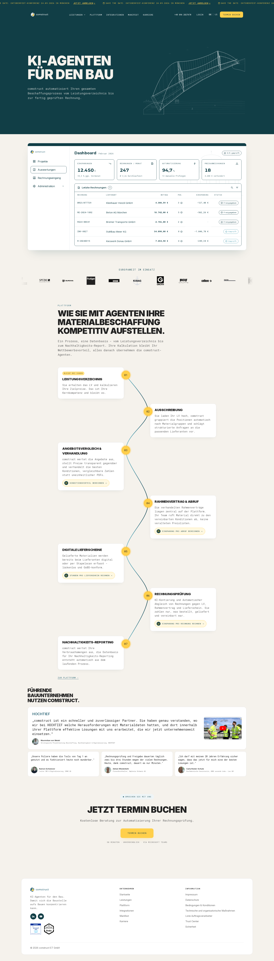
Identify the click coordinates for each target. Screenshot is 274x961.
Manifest (133, 14)
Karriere (148, 14)
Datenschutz (192, 900)
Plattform (96, 14)
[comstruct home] (39, 15)
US (216, 14)
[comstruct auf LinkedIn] (33, 916)
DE (210, 14)
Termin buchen (231, 14)
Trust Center (192, 921)
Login (200, 14)
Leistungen (77, 14)
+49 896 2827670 (182, 14)
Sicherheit (190, 926)
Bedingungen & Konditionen (200, 905)
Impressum (191, 894)
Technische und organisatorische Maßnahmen (210, 910)
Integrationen (115, 14)
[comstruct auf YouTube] (41, 916)
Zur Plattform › (68, 677)
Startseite (125, 894)
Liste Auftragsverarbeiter (198, 916)
